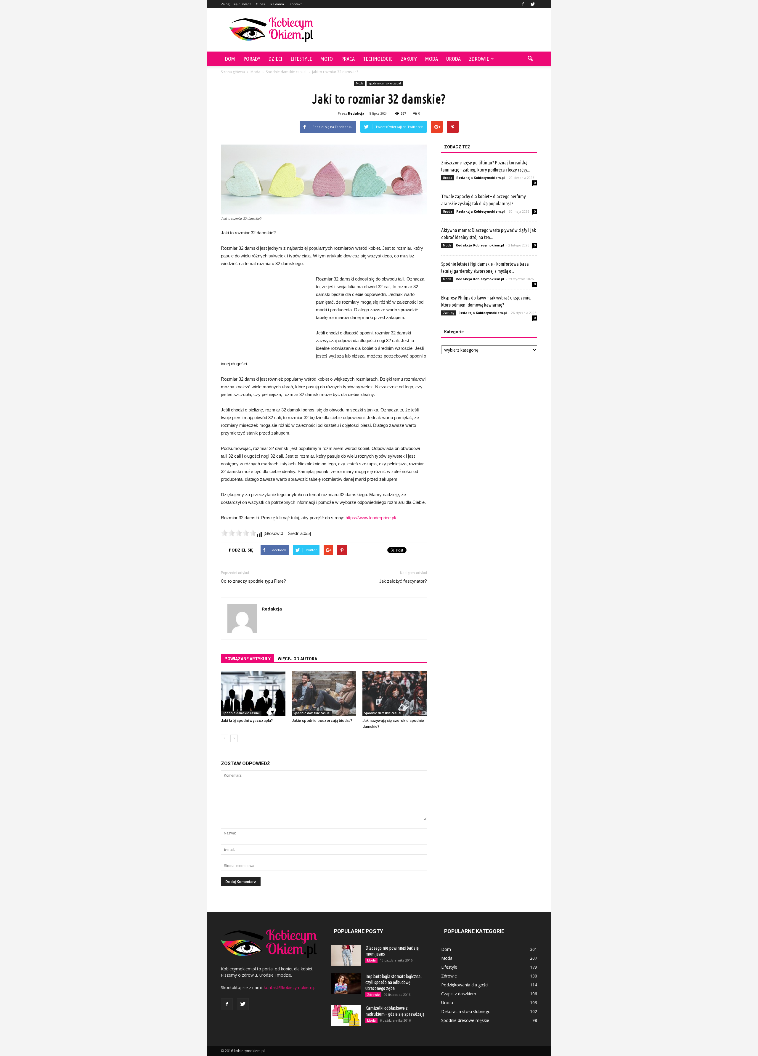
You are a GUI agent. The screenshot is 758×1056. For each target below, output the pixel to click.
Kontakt (296, 4)
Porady (251, 59)
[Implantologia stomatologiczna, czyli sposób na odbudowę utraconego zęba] (346, 983)
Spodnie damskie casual (384, 83)
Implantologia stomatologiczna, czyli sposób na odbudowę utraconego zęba (393, 982)
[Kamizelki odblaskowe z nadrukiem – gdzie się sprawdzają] (346, 1015)
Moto (326, 59)
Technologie (378, 59)
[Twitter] (532, 4)
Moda (431, 59)
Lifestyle (301, 59)
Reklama (277, 4)
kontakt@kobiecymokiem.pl (290, 987)
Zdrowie (479, 59)
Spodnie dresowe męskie (465, 1020)
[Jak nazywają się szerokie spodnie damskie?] (394, 693)
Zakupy (409, 59)
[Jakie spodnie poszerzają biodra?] (324, 693)
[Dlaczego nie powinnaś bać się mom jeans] (346, 955)
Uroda (453, 59)
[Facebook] (522, 4)
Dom (230, 59)
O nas (260, 4)
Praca (348, 59)
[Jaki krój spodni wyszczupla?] (253, 693)
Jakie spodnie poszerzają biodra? (322, 720)
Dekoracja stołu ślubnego (466, 1011)
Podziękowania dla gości (464, 985)
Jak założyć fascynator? (403, 581)
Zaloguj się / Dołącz (236, 4)
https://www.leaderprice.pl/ (371, 517)
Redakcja (356, 113)
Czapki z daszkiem (458, 993)
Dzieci (275, 59)
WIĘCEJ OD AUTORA (297, 658)
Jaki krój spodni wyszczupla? (247, 720)
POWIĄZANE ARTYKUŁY (247, 658)
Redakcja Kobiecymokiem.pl (480, 177)
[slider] (238, 532)
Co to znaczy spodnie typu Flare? (253, 581)
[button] (530, 59)
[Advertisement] (429, 30)
